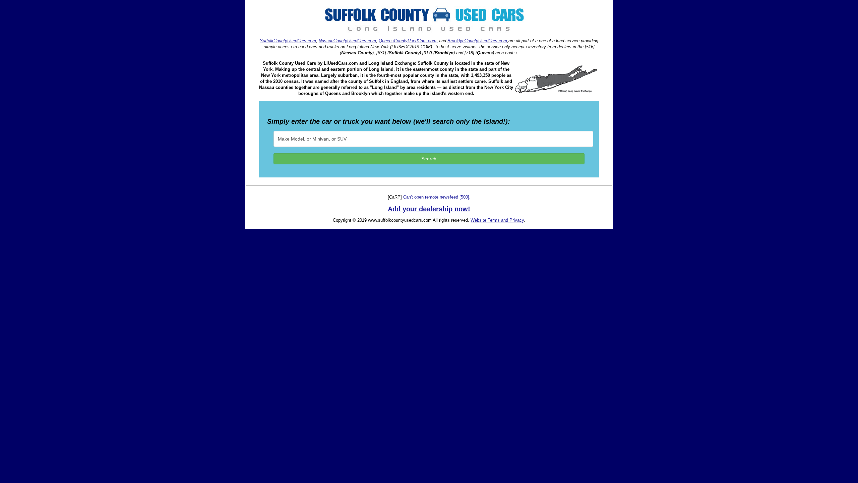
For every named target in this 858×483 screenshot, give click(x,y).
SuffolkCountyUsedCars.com (288, 40)
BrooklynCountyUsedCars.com (477, 40)
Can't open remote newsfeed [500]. (437, 197)
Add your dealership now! (429, 209)
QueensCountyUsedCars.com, (408, 40)
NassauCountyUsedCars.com (347, 40)
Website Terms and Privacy (497, 220)
